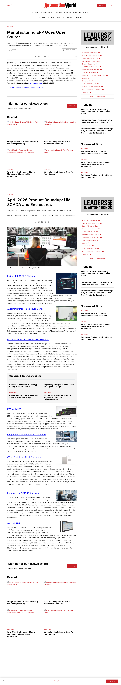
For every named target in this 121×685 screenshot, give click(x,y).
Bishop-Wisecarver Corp (90, 58)
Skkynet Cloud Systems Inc (91, 86)
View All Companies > (97, 96)
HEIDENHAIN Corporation (90, 67)
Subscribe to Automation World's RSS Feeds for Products (28, 87)
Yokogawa (85, 92)
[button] (8, 5)
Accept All (112, 681)
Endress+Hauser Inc (89, 64)
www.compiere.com (35, 83)
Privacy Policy (58, 680)
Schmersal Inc (86, 81)
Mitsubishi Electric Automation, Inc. (93, 75)
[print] (76, 56)
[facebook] (35, 56)
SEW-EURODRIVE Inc (89, 84)
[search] (12, 5)
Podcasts (70, 17)
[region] (60, 681)
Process (51, 17)
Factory (42, 17)
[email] (48, 56)
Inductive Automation (89, 72)
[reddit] (45, 56)
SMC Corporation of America (91, 89)
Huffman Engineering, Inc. (90, 70)
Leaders (79, 17)
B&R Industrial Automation (90, 55)
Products (60, 17)
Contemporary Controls (90, 61)
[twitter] (42, 56)
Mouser (84, 78)
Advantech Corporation (90, 53)
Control (10, 26)
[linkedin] (39, 56)
